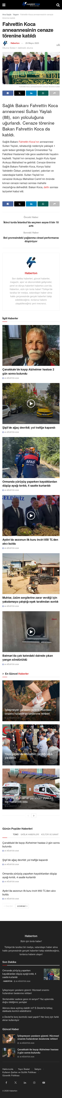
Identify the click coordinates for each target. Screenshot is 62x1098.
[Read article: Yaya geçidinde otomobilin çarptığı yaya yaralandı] (31, 744)
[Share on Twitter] (19, 93)
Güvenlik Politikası (11, 1075)
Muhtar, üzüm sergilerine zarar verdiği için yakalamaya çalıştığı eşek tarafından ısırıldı (30, 599)
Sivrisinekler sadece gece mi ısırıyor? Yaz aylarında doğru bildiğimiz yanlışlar (28, 1000)
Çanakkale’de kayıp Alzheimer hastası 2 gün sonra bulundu (28, 371)
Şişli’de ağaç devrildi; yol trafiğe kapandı (28, 427)
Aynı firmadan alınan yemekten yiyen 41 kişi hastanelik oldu (29, 800)
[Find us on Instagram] (34, 1082)
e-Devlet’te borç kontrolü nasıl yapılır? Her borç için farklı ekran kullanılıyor (30, 1018)
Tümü (15, 834)
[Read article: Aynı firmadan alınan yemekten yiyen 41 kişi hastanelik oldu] (31, 789)
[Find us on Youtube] (44, 1082)
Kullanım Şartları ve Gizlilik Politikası (19, 1072)
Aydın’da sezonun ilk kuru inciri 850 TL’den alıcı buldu (30, 541)
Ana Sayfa (6, 14)
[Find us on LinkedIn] (25, 1082)
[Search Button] (58, 5)
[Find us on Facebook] (6, 1082)
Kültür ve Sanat (50, 834)
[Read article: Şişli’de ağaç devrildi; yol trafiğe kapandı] (31, 403)
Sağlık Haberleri (30, 834)
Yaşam (16, 14)
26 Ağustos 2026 (11, 378)
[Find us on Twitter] (15, 1082)
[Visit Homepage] (31, 5)
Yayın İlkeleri (24, 1069)
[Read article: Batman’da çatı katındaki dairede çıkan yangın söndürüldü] (31, 631)
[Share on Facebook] (7, 93)
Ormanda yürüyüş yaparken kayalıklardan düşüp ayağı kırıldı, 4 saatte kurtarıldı (29, 483)
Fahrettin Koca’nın (29, 142)
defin (46, 187)
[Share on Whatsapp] (43, 93)
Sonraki (21, 906)
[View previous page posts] (28, 815)
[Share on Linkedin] (31, 93)
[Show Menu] (3, 5)
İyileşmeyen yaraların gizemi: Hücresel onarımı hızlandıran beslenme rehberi (28, 711)
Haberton (15, 42)
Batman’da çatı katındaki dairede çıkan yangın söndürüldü (27, 657)
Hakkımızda (7, 1069)
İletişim (37, 1069)
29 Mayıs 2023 (32, 42)
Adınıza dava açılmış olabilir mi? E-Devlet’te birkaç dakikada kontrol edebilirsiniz (27, 1009)
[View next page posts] (33, 815)
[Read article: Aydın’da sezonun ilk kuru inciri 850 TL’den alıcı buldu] (31, 515)
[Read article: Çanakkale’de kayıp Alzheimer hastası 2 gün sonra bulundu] (31, 345)
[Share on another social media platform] (54, 93)
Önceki (9, 906)
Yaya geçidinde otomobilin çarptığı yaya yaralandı (28, 755)
